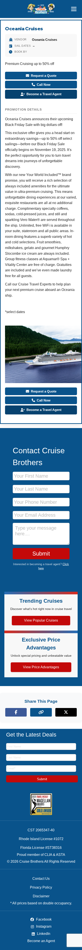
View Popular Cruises (41, 620)
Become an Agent (41, 941)
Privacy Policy (41, 887)
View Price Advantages (41, 667)
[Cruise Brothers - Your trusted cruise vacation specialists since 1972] (41, 9)
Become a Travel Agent (43, 94)
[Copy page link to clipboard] (41, 712)
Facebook (43, 919)
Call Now (44, 84)
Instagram (43, 926)
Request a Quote (43, 75)
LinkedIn (43, 934)
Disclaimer (41, 896)
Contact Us (41, 878)
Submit (41, 553)
